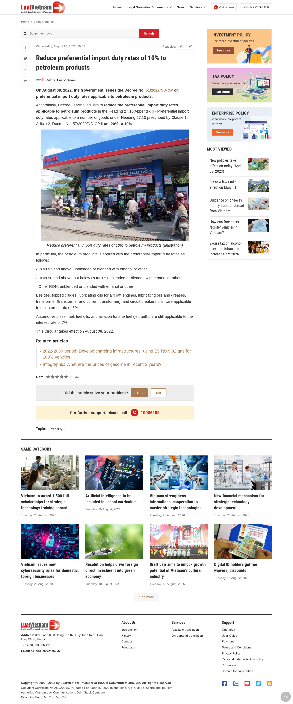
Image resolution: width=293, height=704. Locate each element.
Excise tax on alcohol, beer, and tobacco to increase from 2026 (226, 248)
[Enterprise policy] (239, 140)
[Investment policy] (239, 62)
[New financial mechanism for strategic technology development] (243, 472)
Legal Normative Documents (148, 7)
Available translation (185, 629)
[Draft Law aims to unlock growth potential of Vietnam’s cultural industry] (179, 541)
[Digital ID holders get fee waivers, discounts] (243, 541)
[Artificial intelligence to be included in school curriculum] (114, 472)
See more (146, 597)
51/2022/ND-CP (159, 90)
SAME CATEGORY (36, 449)
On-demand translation (187, 635)
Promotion (229, 665)
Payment (228, 641)
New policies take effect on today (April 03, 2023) (226, 165)
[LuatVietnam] (40, 80)
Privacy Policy (231, 653)
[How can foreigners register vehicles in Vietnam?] (258, 225)
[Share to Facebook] (25, 47)
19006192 (149, 412)
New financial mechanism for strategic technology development (239, 501)
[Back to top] (286, 697)
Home (117, 7)
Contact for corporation (237, 671)
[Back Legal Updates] (25, 80)
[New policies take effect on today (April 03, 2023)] (258, 164)
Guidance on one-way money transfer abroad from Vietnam (227, 205)
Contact (126, 641)
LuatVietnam (66, 80)
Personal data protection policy (243, 659)
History (126, 635)
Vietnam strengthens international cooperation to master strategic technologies (175, 501)
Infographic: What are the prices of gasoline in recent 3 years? (102, 364)
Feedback (128, 647)
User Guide (229, 635)
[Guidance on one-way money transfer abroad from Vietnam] (258, 203)
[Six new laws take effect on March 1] (258, 185)
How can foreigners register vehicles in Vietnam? (224, 227)
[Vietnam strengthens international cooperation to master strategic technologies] (179, 472)
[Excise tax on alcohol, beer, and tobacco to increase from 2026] (258, 247)
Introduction (129, 629)
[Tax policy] (239, 101)
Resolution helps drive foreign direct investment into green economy (111, 570)
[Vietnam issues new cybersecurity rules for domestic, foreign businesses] (50, 541)
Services (196, 7)
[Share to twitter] (25, 58)
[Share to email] (25, 69)
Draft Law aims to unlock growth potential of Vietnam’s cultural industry (178, 570)
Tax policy (55, 429)
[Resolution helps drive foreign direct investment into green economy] (114, 541)
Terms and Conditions (236, 647)
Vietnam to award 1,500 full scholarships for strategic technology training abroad (45, 501)
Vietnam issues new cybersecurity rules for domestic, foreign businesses (50, 570)
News (181, 7)
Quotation (228, 629)
